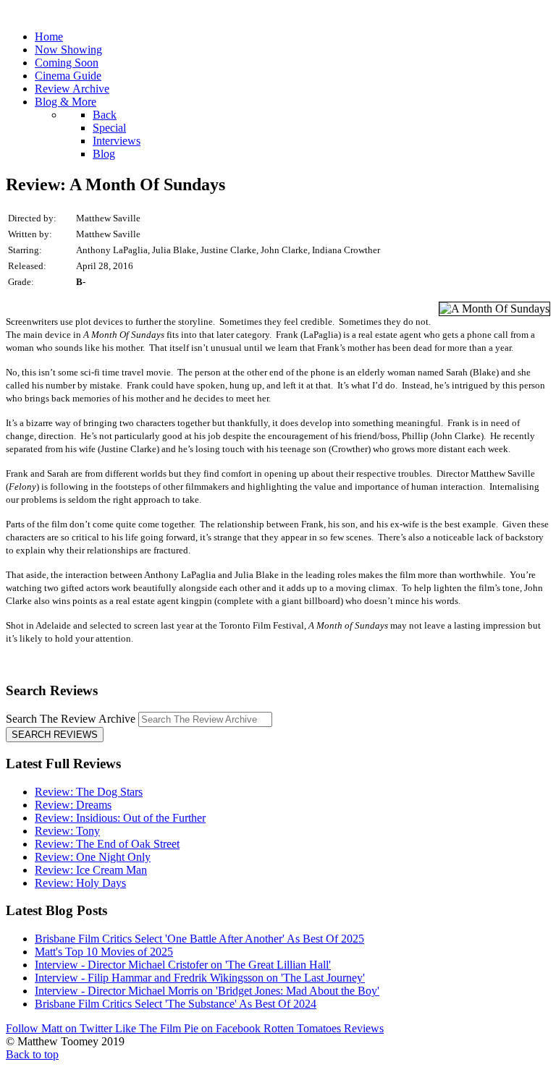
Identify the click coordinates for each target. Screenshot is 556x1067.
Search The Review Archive (70, 719)
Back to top (32, 1054)
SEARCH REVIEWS (55, 734)
